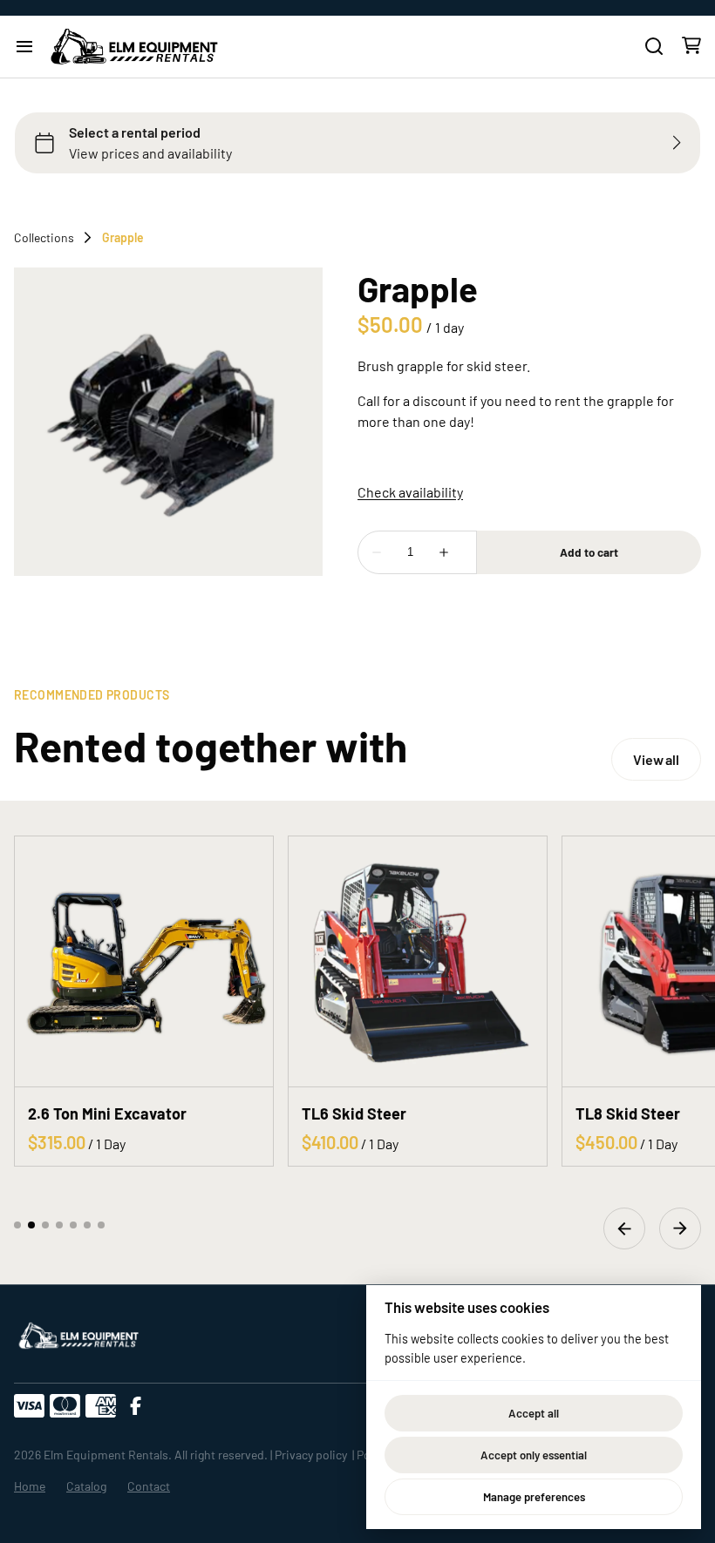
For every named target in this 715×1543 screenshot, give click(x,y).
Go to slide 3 (45, 1225)
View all (656, 759)
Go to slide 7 (101, 1225)
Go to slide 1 (17, 1225)
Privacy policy (311, 1454)
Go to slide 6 (87, 1225)
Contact (148, 1486)
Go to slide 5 (73, 1225)
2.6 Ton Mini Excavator (107, 1113)
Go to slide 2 (31, 1225)
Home (29, 1486)
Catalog (86, 1486)
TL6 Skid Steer (354, 1113)
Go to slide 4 (59, 1225)
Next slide (680, 1228)
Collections (44, 238)
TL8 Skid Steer (627, 1113)
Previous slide (624, 1228)
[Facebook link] (135, 1406)
